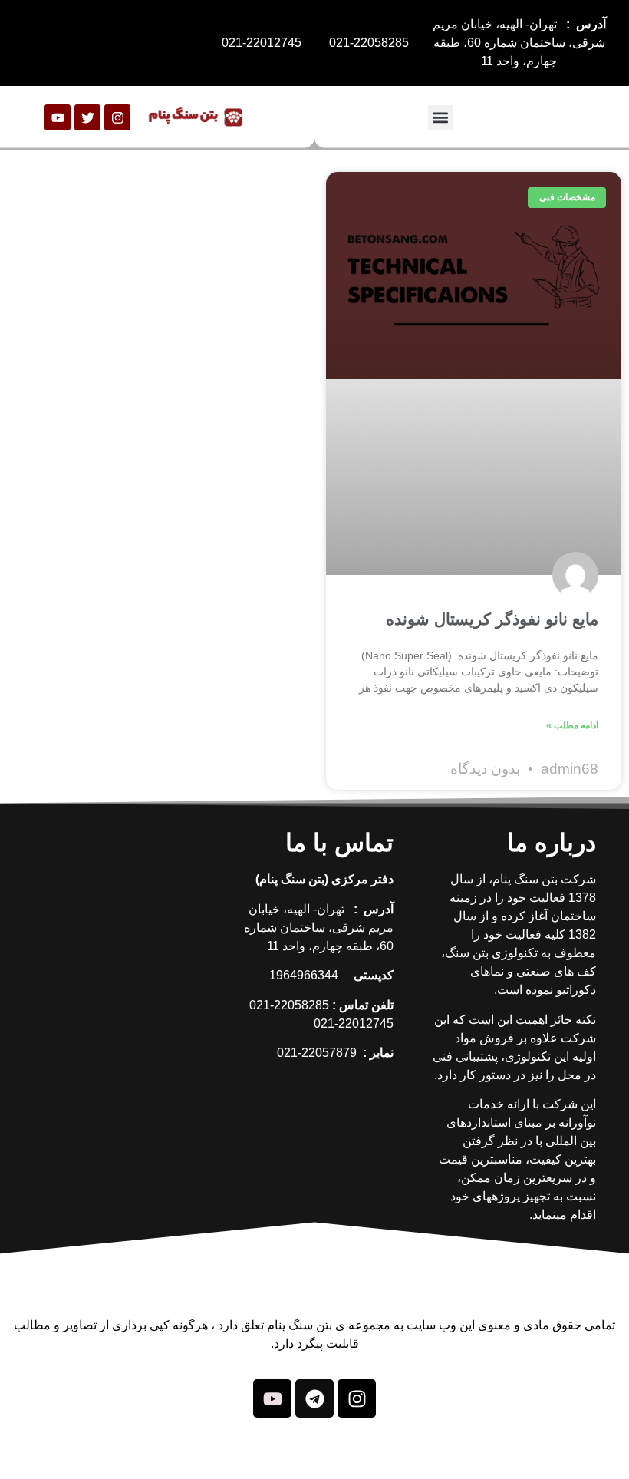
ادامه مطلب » (572, 725)
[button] (440, 117)
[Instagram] (117, 117)
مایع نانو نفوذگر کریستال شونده (492, 619)
